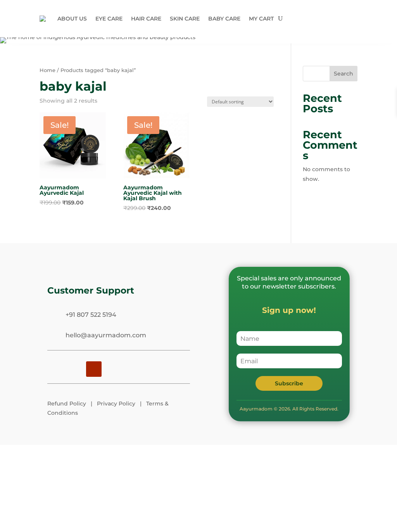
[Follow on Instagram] (55, 369)
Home (47, 70)
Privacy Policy (116, 403)
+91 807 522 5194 (91, 314)
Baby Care (224, 18)
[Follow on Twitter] (113, 369)
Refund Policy (66, 403)
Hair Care (146, 18)
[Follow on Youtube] (94, 369)
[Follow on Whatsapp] (132, 369)
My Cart (261, 18)
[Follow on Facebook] (74, 369)
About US (72, 18)
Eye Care (109, 18)
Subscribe (289, 383)
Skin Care (185, 18)
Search (343, 73)
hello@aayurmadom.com (106, 335)
